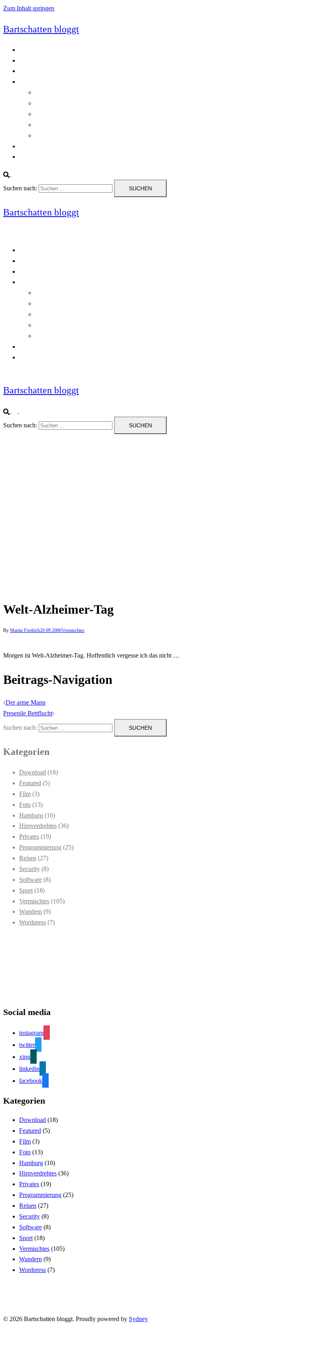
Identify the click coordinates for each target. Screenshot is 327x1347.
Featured (30, 783)
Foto (25, 804)
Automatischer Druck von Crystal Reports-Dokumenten (105, 92)
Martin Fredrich (25, 630)
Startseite (30, 146)
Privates (29, 836)
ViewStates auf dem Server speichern (82, 135)
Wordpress (32, 922)
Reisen (27, 858)
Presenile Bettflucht (27, 713)
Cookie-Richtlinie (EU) (48, 60)
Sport (26, 890)
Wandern (30, 911)
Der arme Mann (25, 702)
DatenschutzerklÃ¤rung (49, 70)
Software (30, 879)
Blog (25, 49)
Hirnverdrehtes (38, 825)
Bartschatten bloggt (41, 29)
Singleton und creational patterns (76, 114)
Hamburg (31, 815)
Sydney (138, 1318)
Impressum (33, 156)
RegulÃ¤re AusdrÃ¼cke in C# (74, 103)
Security (29, 868)
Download (32, 772)
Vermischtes (73, 630)
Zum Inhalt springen (28, 8)
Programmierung (40, 81)
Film (25, 793)
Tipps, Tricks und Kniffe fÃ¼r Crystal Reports (94, 124)
